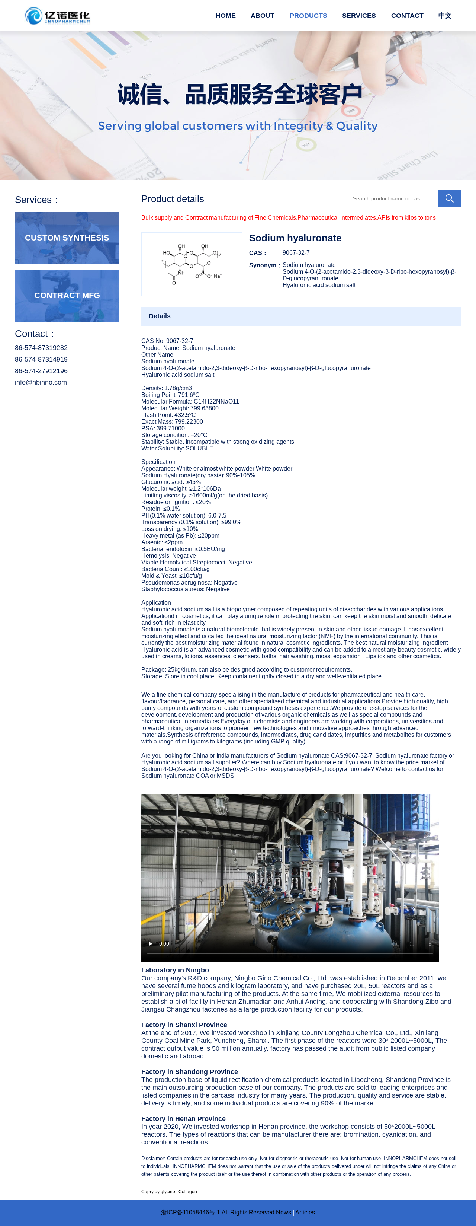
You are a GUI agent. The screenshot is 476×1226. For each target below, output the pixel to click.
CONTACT (407, 15)
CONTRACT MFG (67, 295)
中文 (445, 15)
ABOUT (262, 15)
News (283, 1212)
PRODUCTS (308, 15)
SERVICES (359, 15)
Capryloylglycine (158, 1191)
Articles (305, 1212)
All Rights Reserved (248, 1212)
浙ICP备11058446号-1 (190, 1212)
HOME (226, 15)
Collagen (187, 1191)
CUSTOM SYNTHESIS (67, 237)
